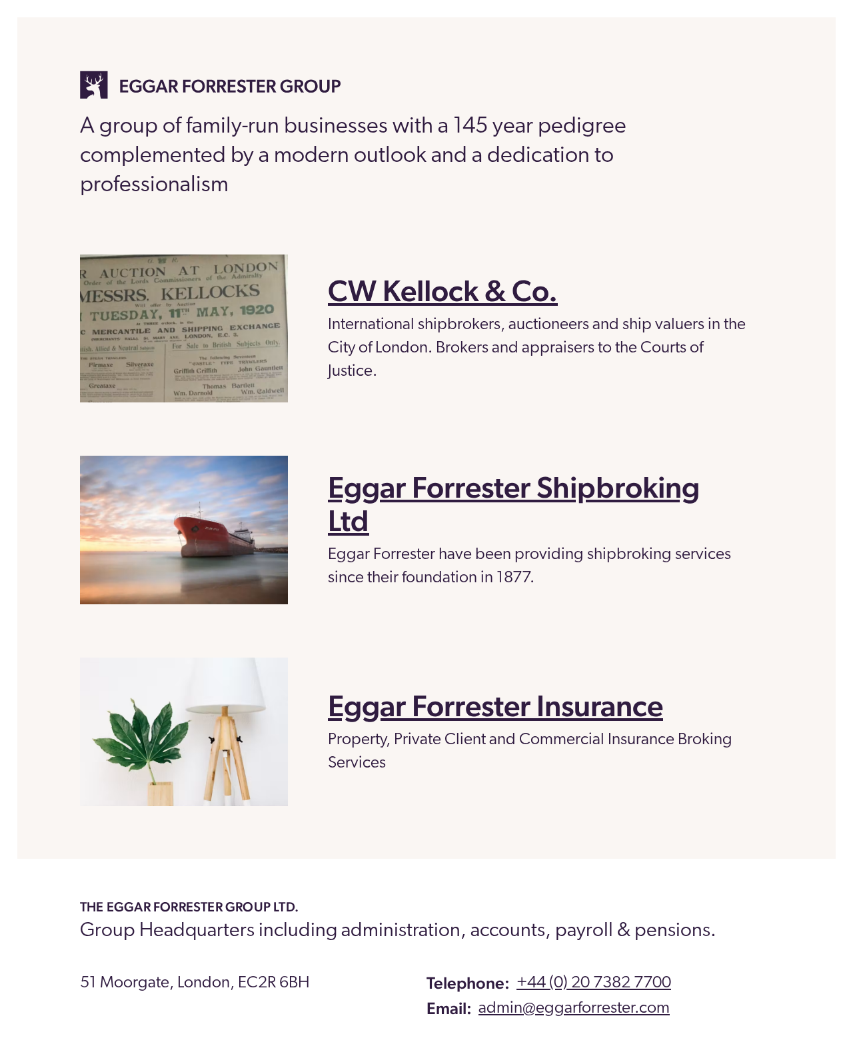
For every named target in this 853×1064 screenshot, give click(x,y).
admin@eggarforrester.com (574, 1008)
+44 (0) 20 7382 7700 (593, 983)
